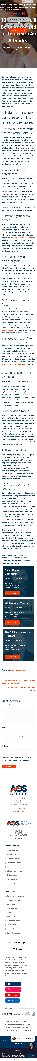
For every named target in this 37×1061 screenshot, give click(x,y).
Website (5, 746)
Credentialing (12, 908)
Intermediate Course (14, 871)
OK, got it (31, 1056)
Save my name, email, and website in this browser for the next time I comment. (17, 759)
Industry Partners (13, 904)
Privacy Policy (12, 929)
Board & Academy (13, 933)
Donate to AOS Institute (15, 896)
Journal (10, 913)
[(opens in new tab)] (18, 1014)
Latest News (11, 925)
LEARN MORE (12, 593)
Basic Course (12, 867)
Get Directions (18, 811)
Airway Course (12, 879)
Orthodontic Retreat (14, 863)
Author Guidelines (13, 921)
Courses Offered (13, 883)
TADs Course (12, 875)
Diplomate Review (13, 859)
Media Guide (11, 917)
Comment (6, 705)
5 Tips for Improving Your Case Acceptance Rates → (19, 689)
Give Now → (17, 9)
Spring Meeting (12, 855)
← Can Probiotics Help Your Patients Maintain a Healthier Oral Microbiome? (18, 682)
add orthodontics (8, 330)
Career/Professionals (17, 670)
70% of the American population (14, 364)
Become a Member (14, 900)
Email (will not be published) (12, 737)
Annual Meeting (12, 850)
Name (4, 728)
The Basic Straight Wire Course (21, 238)
